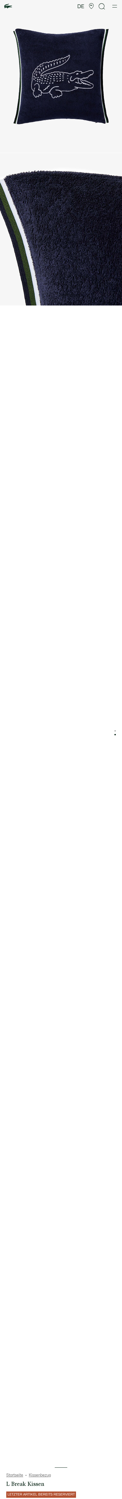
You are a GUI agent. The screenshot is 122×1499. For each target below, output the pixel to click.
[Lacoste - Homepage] (8, 6)
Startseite (14, 1475)
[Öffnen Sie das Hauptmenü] (114, 6)
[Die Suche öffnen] (102, 6)
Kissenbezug (40, 1475)
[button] (91, 6)
